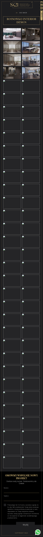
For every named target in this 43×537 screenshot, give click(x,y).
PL (41, 9)
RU (41, 6)
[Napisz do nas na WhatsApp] (38, 532)
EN (41, 3)
